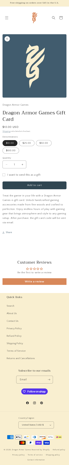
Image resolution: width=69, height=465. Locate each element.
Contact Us (13, 321)
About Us (12, 313)
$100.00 (11, 150)
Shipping (6, 131)
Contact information (36, 460)
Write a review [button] (34, 281)
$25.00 (27, 143)
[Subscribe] (49, 379)
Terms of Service (16, 351)
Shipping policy (53, 455)
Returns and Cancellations (21, 358)
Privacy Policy (14, 328)
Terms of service (35, 455)
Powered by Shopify (41, 450)
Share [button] (9, 232)
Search (10, 306)
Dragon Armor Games (21, 450)
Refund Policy (14, 336)
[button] (6, 17)
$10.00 (10, 143)
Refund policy (59, 450)
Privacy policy (18, 455)
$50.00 (44, 143)
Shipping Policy (15, 343)
